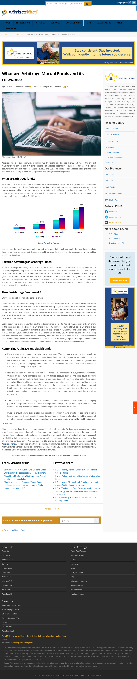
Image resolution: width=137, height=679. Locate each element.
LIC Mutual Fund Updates (114, 157)
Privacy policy (7, 568)
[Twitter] (134, 2)
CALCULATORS (104, 22)
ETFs (88, 22)
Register (124, 2)
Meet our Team (7, 559)
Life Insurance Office (9, 614)
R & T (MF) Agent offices (11, 609)
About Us (5, 551)
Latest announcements (79, 581)
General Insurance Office (11, 618)
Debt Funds (109, 180)
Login (118, 2)
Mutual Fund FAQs (117, 243)
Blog (72, 577)
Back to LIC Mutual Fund (14, 530)
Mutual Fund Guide (112, 152)
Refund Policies (76, 589)
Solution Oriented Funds (113, 193)
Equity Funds (109, 174)
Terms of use (6, 577)
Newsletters (6, 589)
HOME (7, 22)
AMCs (119, 22)
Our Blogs (114, 234)
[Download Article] (67, 86)
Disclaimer (6, 572)
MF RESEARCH (23, 22)
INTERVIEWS (10, 28)
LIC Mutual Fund (18, 34)
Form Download (8, 631)
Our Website (115, 238)
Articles (73, 559)
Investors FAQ (7, 581)
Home (6, 34)
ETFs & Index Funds (112, 200)
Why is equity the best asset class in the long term (25, 472)
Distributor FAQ (7, 585)
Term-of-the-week (77, 585)
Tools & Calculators (112, 135)
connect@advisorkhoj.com (22, 642)
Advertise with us (8, 594)
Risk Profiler (109, 147)
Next (57, 508)
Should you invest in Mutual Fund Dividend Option (25, 469)
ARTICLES (40, 22)
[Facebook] (130, 2)
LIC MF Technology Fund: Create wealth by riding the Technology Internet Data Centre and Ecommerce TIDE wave (78, 491)
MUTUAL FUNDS (73, 22)
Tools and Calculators (78, 555)
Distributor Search (77, 594)
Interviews (74, 564)
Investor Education (111, 128)
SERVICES (55, 22)
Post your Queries (77, 572)
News (73, 568)
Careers (5, 564)
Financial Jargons (111, 141)
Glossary (5, 622)
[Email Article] (64, 86)
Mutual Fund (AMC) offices (11, 605)
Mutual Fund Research (79, 551)
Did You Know (7, 626)
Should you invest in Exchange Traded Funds (23, 482)
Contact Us (109, 162)
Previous (47, 508)
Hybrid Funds (110, 187)
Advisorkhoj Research (52, 243)
